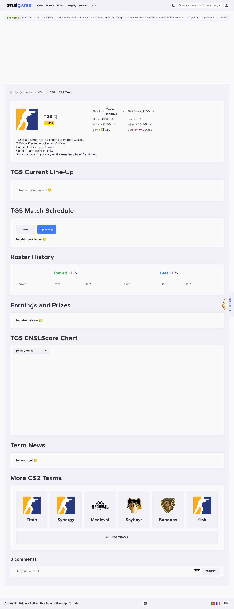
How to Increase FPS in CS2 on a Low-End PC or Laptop (83, 17)
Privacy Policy (28, 603)
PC (32, 17)
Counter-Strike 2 (37, 140)
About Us (11, 603)
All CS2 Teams (117, 537)
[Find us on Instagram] (145, 603)
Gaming (42, 17)
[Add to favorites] (55, 117)
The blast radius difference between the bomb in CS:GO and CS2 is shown (164, 17)
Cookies (74, 603)
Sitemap (61, 603)
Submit (211, 571)
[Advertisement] (117, 52)
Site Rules (46, 603)
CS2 (107, 130)
